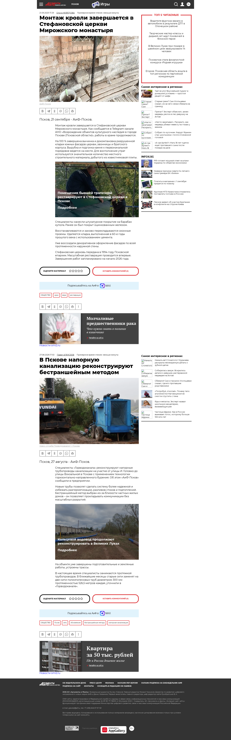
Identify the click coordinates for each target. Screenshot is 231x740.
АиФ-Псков (45, 104)
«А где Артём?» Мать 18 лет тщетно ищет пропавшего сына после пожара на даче (172, 145)
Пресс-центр (96, 683)
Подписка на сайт (71, 686)
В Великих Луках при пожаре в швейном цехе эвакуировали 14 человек (166, 49)
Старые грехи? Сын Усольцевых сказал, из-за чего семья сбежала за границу (172, 104)
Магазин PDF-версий (128, 683)
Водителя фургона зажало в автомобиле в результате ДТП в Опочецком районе (166, 24)
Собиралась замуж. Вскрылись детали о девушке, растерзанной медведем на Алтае (171, 373)
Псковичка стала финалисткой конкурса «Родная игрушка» (166, 61)
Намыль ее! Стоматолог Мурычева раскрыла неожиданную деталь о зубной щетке (172, 362)
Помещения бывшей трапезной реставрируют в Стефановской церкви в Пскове (92, 197)
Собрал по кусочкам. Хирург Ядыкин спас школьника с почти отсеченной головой (173, 135)
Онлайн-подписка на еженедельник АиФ (161, 683)
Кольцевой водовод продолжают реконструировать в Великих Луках (88, 541)
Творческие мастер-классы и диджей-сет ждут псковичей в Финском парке (166, 36)
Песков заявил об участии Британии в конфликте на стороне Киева (172, 203)
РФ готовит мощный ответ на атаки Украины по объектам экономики (171, 162)
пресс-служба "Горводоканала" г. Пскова (59, 446)
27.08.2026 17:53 (46, 355)
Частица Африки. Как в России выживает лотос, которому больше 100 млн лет (172, 414)
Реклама (109, 683)
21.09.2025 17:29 (46, 13)
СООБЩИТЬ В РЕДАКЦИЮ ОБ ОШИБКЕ (114, 686)
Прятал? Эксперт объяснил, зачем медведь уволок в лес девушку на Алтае (171, 114)
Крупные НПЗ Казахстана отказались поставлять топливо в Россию (172, 193)
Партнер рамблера (89, 728)
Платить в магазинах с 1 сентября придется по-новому (170, 182)
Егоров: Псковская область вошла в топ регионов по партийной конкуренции (166, 74)
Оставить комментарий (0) (116, 271)
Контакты (89, 686)
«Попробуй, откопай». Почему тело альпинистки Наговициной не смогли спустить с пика (172, 393)
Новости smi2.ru (49, 345)
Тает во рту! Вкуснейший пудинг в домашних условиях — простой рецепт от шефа (171, 93)
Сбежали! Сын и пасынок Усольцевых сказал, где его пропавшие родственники (173, 383)
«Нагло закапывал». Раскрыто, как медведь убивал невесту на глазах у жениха (172, 124)
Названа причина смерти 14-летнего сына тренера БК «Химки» (172, 172)
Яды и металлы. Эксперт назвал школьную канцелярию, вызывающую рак (170, 404)
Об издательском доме (74, 683)
